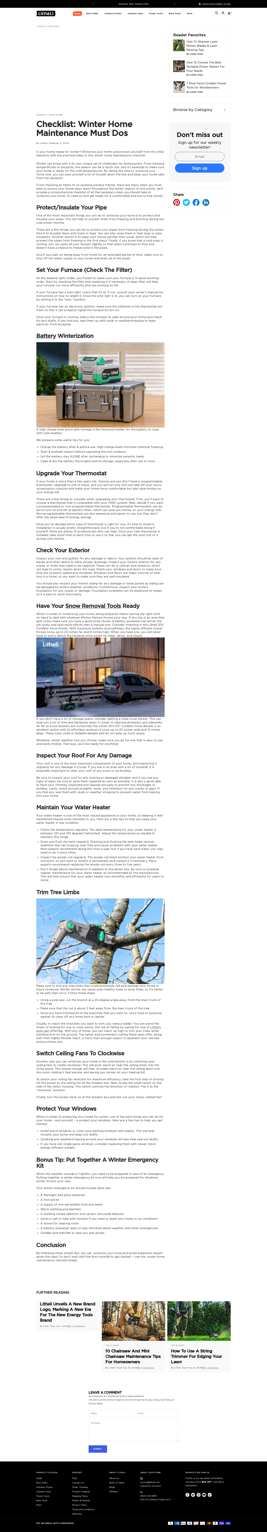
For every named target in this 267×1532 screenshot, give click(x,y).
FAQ (74, 1478)
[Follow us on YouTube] (204, 1495)
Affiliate (113, 1491)
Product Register (81, 1491)
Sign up (199, 168)
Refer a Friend (116, 1482)
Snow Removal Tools (93, 606)
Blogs (112, 1487)
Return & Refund (81, 1500)
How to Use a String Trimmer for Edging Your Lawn (196, 1356)
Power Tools (156, 13)
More (189, 13)
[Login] (222, 13)
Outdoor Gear (135, 13)
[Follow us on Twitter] (193, 1495)
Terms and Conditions (83, 1509)
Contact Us (78, 1482)
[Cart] (229, 13)
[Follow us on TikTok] (210, 1495)
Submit (97, 1449)
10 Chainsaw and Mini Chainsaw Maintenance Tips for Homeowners (133, 1356)
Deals (39, 1478)
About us (114, 1478)
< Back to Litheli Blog (47, 26)
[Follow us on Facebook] (187, 1495)
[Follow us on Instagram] (198, 1495)
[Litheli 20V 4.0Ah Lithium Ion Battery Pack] (100, 343)
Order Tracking (80, 1487)
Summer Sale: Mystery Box (133, 4)
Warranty (77, 1514)
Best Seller (92, 13)
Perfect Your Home (49, 115)
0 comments (78, 1326)
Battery (46, 336)
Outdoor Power (112, 13)
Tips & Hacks (112, 1345)
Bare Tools (175, 13)
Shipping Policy (80, 1496)
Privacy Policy (152, 1400)
